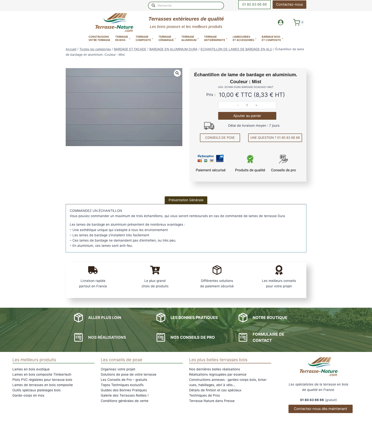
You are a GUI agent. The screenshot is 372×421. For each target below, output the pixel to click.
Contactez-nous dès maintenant (320, 409)
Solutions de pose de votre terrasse (128, 374)
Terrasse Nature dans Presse (212, 401)
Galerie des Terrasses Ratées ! (125, 395)
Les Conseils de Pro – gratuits (124, 380)
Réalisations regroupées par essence (217, 374)
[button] (177, 73)
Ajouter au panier (247, 116)
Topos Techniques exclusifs (122, 385)
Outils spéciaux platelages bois (36, 390)
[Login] (280, 22)
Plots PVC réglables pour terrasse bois (42, 380)
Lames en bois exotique (31, 369)
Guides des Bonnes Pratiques (124, 390)
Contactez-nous (289, 4)
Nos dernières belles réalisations (214, 369)
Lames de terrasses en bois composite (42, 385)
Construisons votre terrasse (99, 38)
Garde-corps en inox (28, 395)
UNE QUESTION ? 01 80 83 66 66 (275, 137)
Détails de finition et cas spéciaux (215, 390)
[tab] (186, 200)
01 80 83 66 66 (254, 4)
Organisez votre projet (118, 369)
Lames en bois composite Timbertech (41, 374)
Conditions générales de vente (124, 401)
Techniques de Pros (204, 395)
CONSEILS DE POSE (220, 137)
